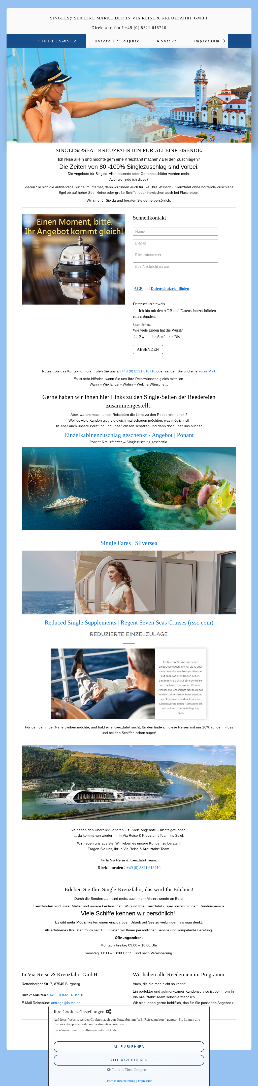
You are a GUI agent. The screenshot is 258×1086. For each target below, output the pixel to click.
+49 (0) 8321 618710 (138, 371)
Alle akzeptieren (128, 1060)
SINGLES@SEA (58, 41)
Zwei (143, 337)
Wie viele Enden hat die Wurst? (158, 327)
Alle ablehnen (129, 1047)
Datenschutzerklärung (121, 1081)
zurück (13, 96)
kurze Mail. (207, 371)
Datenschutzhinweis (149, 304)
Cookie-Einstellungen (128, 1070)
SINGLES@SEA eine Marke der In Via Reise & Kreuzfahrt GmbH (129, 18)
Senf (161, 337)
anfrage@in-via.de (66, 1003)
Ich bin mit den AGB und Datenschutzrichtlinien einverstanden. (174, 313)
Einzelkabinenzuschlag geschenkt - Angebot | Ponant (129, 435)
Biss (177, 337)
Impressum (207, 41)
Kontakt (167, 41)
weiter (244, 96)
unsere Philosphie (117, 41)
